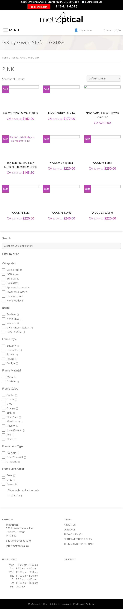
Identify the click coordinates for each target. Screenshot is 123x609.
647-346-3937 (67, 6)
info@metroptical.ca (17, 546)
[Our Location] (93, 6)
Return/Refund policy (78, 539)
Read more (20, 104)
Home (5, 58)
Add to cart (61, 104)
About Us (70, 525)
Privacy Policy (73, 534)
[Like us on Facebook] (83, 6)
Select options (102, 106)
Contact (69, 529)
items (112, 30)
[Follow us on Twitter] (88, 6)
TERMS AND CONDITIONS (78, 544)
